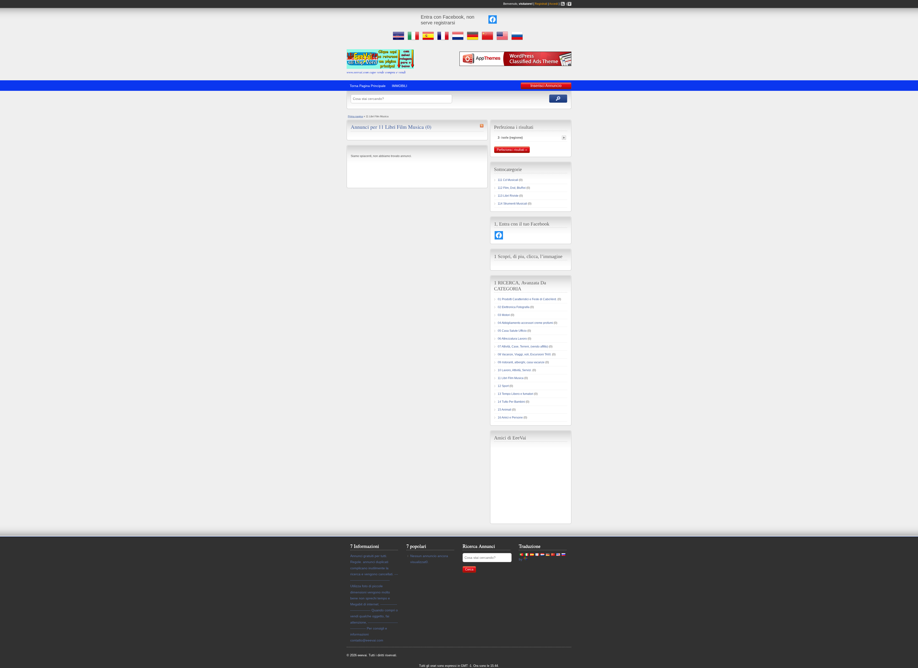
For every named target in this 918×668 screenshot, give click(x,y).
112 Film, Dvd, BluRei (512, 188)
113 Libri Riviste (508, 195)
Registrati (541, 3)
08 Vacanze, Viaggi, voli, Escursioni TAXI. (524, 354)
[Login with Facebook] (492, 19)
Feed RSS (563, 4)
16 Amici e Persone (510, 417)
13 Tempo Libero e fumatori (515, 394)
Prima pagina (355, 116)
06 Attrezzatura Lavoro (512, 338)
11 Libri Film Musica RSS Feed (482, 126)
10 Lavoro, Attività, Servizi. (515, 370)
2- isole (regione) (510, 137)
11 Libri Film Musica (511, 378)
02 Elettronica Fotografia (514, 307)
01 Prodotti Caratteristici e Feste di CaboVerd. (527, 299)
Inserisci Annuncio (546, 86)
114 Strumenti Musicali (512, 203)
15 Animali (504, 409)
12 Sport (503, 386)
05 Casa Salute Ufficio (512, 330)
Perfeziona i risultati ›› (512, 150)
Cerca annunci (558, 98)
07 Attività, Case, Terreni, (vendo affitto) (523, 346)
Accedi (553, 3)
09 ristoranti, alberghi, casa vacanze (521, 362)
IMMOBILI (399, 86)
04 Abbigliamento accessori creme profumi (525, 323)
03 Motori (504, 315)
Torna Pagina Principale (368, 86)
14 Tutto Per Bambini (511, 401)
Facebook (569, 4)
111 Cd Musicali (508, 180)
